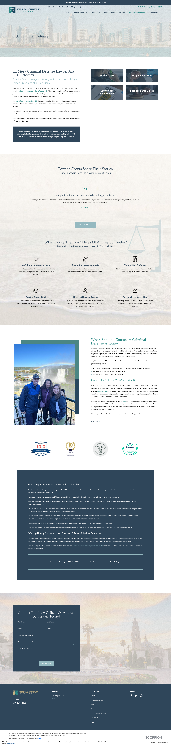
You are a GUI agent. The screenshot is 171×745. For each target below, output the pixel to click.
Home (93, 696)
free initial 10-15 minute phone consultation (89, 546)
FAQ (79, 7)
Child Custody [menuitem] (109, 12)
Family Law (94, 704)
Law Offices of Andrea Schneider (27, 101)
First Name (21, 622)
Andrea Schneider (97, 700)
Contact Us (94, 717)
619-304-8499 (155, 7)
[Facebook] (131, 695)
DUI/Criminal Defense (98, 713)
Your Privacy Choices (32, 739)
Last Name (50, 622)
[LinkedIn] (136, 695)
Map (53, 698)
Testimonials (63, 7)
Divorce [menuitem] (122, 12)
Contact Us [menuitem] (154, 12)
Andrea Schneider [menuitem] (80, 12)
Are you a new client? (25, 642)
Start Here (52, 7)
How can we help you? (26, 648)
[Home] (25, 10)
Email (49, 629)
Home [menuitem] (67, 12)
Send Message (46, 663)
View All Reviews (83, 224)
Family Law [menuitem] (95, 12)
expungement (102, 391)
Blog (73, 7)
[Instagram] (141, 695)
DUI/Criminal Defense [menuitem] (137, 12)
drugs (124, 401)
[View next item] (153, 198)
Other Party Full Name (25, 635)
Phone (20, 629)
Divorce (93, 709)
